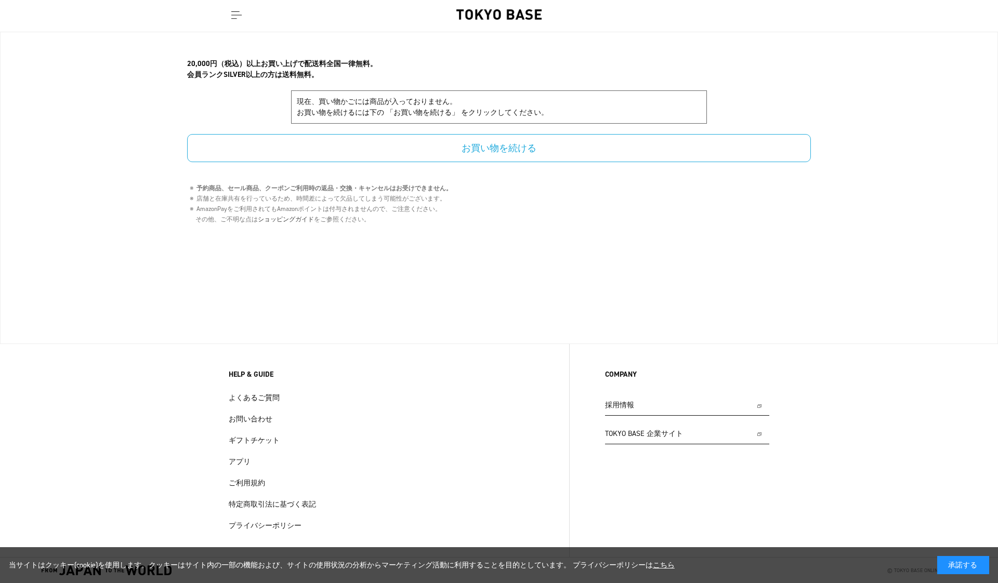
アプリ (240, 462)
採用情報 (619, 405)
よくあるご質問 (254, 398)
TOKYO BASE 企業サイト (644, 434)
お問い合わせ (250, 419)
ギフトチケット (254, 440)
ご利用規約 (247, 483)
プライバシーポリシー (265, 526)
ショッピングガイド (286, 219)
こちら (664, 565)
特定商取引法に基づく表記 (272, 504)
